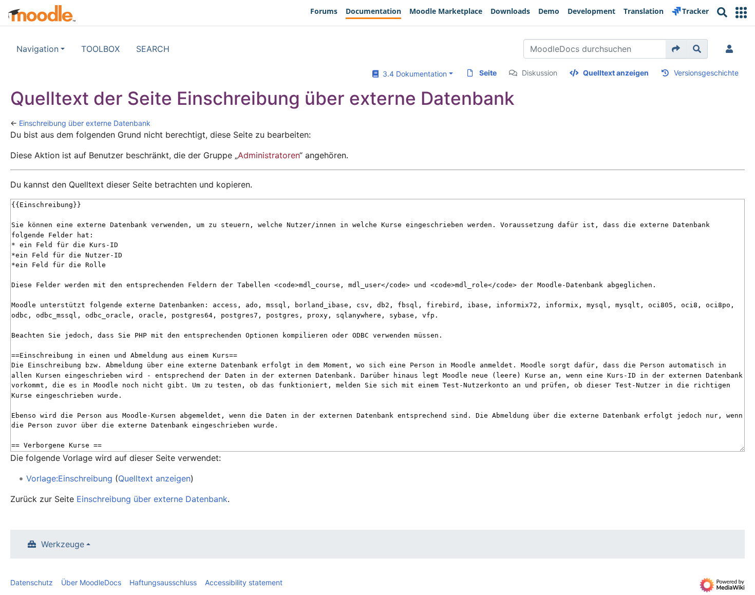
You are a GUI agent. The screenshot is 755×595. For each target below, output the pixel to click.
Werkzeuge (62, 544)
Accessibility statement (243, 582)
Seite (488, 72)
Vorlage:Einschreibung (69, 478)
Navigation (37, 49)
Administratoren (268, 155)
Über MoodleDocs (91, 582)
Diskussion (539, 72)
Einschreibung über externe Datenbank (84, 123)
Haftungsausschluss (163, 582)
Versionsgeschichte (706, 72)
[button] (741, 13)
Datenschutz (31, 582)
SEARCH (152, 49)
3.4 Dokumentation (413, 73)
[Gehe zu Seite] (676, 49)
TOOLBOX (100, 49)
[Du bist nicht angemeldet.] (731, 49)
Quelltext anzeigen (616, 72)
